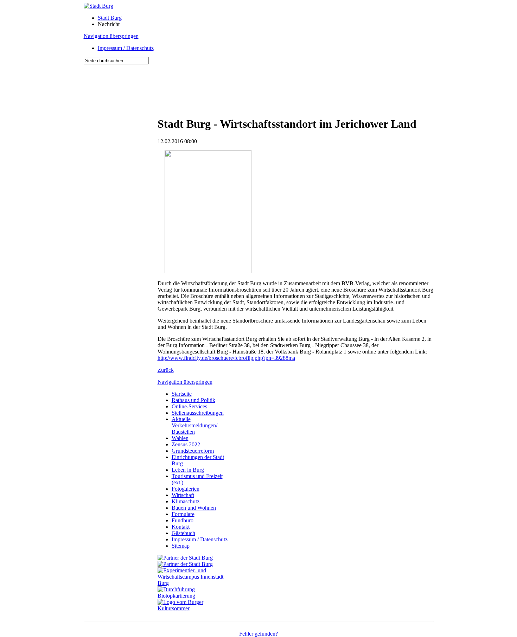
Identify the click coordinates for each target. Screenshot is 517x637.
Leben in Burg (188, 470)
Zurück (166, 370)
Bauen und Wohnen (194, 508)
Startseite (182, 394)
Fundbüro (182, 520)
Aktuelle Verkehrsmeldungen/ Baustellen (194, 425)
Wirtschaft (183, 495)
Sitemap (181, 546)
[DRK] (194, 608)
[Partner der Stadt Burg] (185, 564)
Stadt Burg (110, 18)
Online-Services (189, 406)
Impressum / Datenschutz (126, 48)
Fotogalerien (185, 489)
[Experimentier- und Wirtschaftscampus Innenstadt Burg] (194, 583)
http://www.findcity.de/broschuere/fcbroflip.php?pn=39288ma (226, 358)
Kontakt (181, 527)
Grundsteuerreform (193, 451)
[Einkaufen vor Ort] (185, 558)
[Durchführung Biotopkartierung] (194, 596)
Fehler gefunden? (258, 634)
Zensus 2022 (186, 444)
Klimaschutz (185, 501)
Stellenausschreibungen (198, 413)
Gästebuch (183, 533)
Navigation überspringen (111, 36)
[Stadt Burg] (98, 6)
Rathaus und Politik (193, 400)
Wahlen (180, 438)
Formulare (183, 514)
